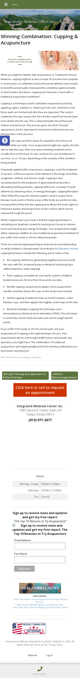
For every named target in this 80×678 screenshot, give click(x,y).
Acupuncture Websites (17, 641)
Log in (49, 655)
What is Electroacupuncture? (64, 375)
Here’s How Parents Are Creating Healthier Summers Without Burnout (41, 600)
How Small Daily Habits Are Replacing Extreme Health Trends (41, 607)
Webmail (32, 655)
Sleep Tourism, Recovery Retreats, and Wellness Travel (40, 604)
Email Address (22, 540)
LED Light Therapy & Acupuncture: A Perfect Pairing (24, 375)
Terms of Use (40, 644)
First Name (20, 553)
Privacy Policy (56, 644)
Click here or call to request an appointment (40, 390)
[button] (5, 140)
